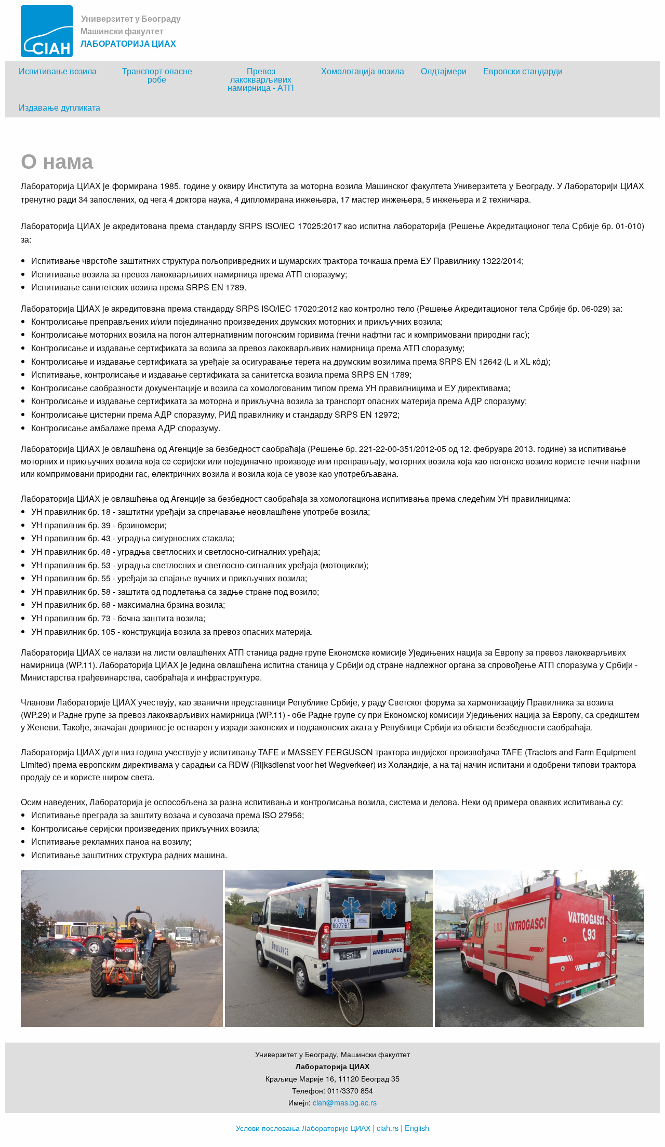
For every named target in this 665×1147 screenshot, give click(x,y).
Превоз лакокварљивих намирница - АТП (261, 79)
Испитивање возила (58, 71)
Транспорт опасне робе (157, 75)
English (417, 1127)
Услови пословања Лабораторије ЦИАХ (303, 1127)
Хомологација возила (362, 71)
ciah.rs (387, 1127)
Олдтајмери (444, 71)
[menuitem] (57, 79)
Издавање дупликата (59, 107)
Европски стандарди (523, 71)
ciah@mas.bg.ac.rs (345, 1102)
